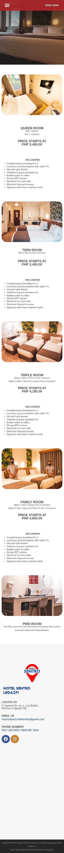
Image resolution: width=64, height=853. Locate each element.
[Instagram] (15, 739)
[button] (7, 5)
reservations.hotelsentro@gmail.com (23, 719)
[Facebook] (6, 739)
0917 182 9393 (11, 730)
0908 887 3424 (30, 730)
